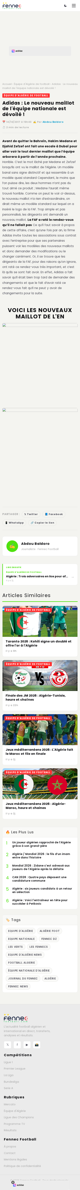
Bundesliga (11, 1082)
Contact (10, 1153)
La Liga (8, 1075)
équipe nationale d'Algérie (29, 970)
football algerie (21, 963)
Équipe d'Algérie (15, 1111)
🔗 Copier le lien (42, 522)
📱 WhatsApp (14, 522)
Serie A (8, 1088)
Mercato (10, 1104)
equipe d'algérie (20, 931)
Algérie (50, 978)
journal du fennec (23, 978)
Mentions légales (15, 1159)
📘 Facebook (54, 514)
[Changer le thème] (65, 6)
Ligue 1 (8, 1062)
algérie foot (50, 931)
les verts (15, 947)
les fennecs (39, 947)
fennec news (18, 986)
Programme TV (14, 1124)
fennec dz (49, 939)
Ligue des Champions (19, 1117)
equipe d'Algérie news (25, 955)
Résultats (10, 1130)
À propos (10, 1146)
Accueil (7, 84)
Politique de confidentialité (22, 1166)
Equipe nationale (21, 939)
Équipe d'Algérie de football (32, 84)
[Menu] (73, 5)
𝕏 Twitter (31, 514)
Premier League (14, 1069)
